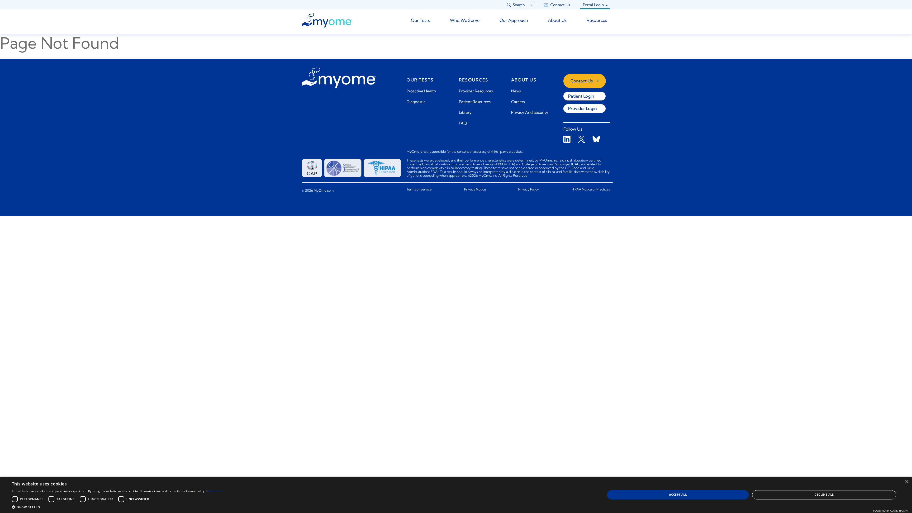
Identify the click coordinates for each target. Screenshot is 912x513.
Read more (213, 491)
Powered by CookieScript (890, 510)
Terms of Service (419, 189)
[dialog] (456, 495)
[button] (116, 507)
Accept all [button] (678, 495)
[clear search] (531, 4)
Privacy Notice (475, 189)
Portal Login (593, 4)
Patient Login (581, 96)
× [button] (906, 482)
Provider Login (582, 108)
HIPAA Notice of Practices (590, 189)
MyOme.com (323, 190)
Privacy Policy (528, 189)
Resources (597, 20)
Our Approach (513, 20)
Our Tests (420, 20)
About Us (557, 20)
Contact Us (560, 4)
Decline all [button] (824, 495)
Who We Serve (465, 20)
